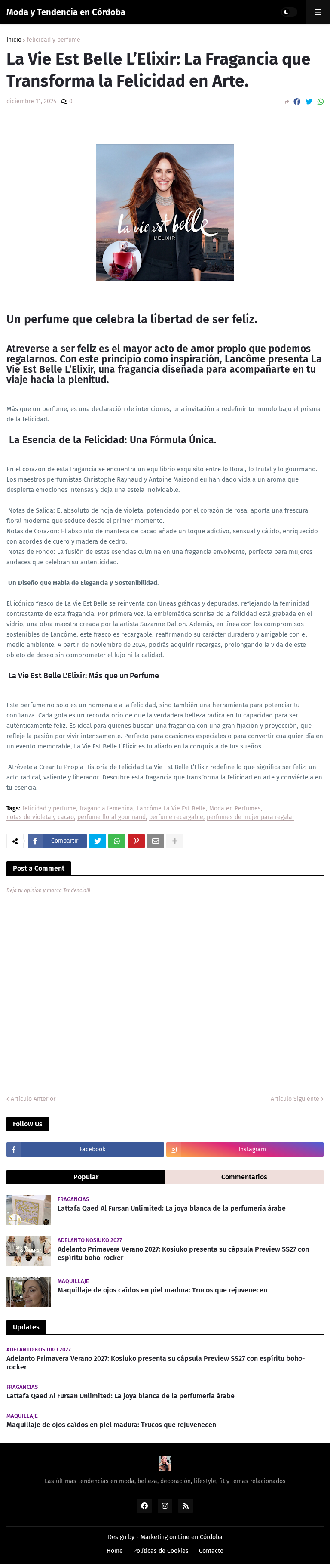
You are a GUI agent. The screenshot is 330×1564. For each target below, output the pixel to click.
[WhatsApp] (321, 101)
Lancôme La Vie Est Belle (171, 809)
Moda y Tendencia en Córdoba (65, 12)
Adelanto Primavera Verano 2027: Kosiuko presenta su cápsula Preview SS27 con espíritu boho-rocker (183, 1253)
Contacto (211, 1551)
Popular (85, 1177)
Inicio (13, 40)
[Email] (155, 841)
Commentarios (244, 1177)
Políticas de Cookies (161, 1551)
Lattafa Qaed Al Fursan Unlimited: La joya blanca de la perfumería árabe (172, 1208)
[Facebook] (296, 101)
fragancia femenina (106, 809)
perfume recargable (176, 817)
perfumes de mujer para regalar (250, 817)
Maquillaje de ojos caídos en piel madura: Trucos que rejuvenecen (162, 1290)
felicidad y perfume (53, 40)
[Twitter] (309, 101)
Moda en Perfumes (235, 809)
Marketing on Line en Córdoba (182, 1537)
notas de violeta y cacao (40, 817)
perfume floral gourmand (111, 817)
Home (115, 1551)
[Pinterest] (136, 841)
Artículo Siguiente (295, 1099)
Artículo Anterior (33, 1099)
